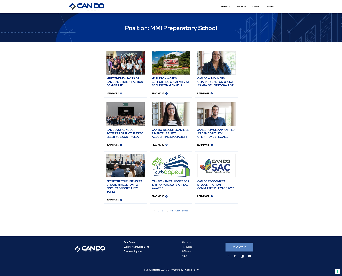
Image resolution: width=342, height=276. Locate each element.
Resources (256, 7)
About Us (186, 242)
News (185, 255)
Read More (112, 93)
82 (171, 210)
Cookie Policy (192, 269)
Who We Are (241, 7)
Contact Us (239, 247)
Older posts (181, 210)
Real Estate (129, 242)
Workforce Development (136, 246)
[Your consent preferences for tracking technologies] (337, 271)
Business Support (133, 251)
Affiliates (270, 7)
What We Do (225, 7)
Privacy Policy (176, 269)
